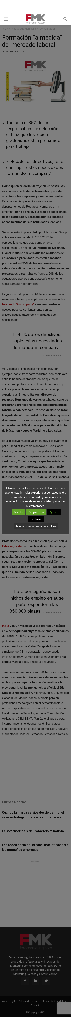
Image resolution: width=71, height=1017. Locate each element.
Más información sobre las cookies (36, 526)
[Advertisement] (35, 7)
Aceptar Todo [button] (36, 512)
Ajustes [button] (54, 512)
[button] (65, 19)
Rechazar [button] (36, 519)
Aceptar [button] (18, 512)
